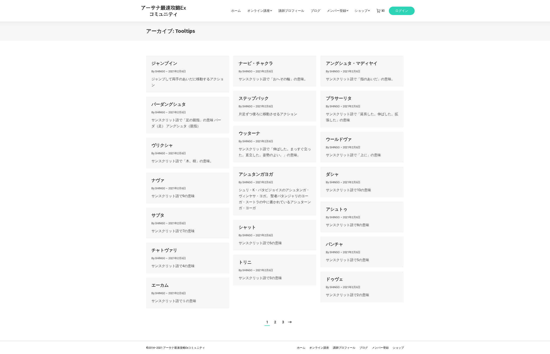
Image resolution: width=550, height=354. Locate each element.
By (158, 71)
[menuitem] (239, 10)
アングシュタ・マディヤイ (351, 63)
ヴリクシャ (162, 145)
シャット (247, 227)
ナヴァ (157, 180)
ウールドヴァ (339, 139)
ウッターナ (249, 133)
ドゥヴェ (334, 279)
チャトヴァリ (164, 250)
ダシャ (332, 174)
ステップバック (254, 98)
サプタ (157, 215)
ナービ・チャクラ (256, 63)
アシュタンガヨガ (256, 174)
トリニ (245, 262)
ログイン (401, 11)
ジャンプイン (164, 63)
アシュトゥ (336, 209)
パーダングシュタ (168, 104)
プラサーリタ (339, 98)
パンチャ (334, 244)
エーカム (160, 285)
